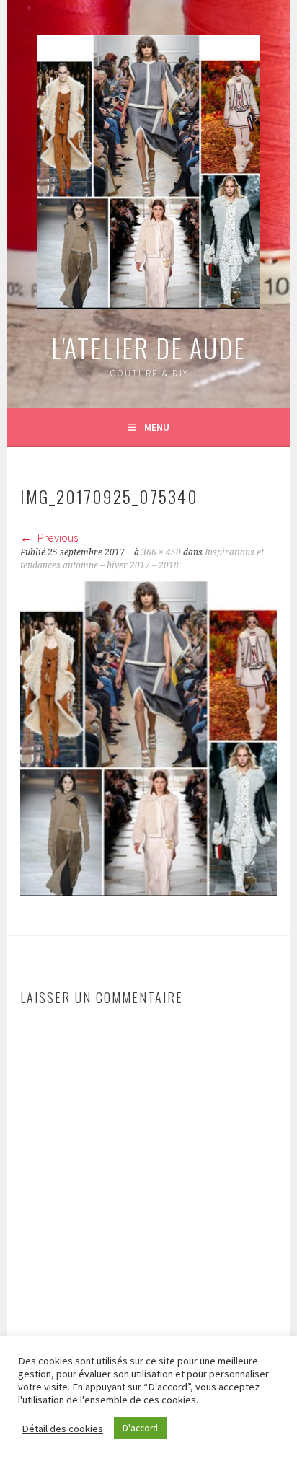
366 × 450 (161, 552)
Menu (156, 426)
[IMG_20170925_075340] (148, 892)
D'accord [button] (140, 1428)
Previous (56, 537)
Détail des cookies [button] (62, 1428)
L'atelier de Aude (148, 347)
